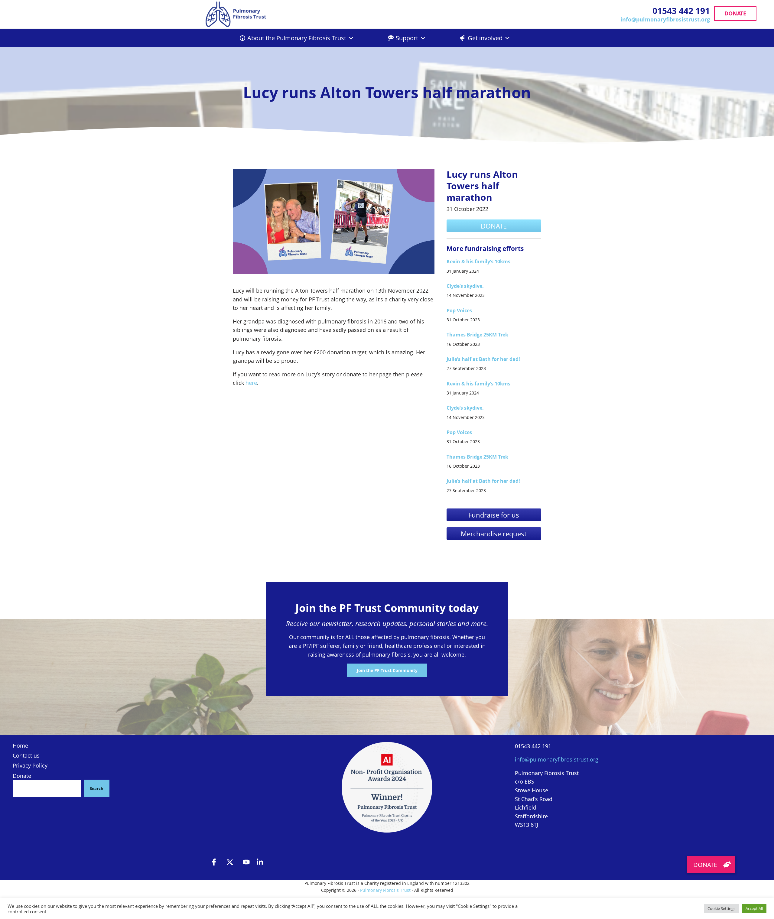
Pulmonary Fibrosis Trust (385, 890)
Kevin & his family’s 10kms (478, 261)
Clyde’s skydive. (465, 286)
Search (96, 788)
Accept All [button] (754, 908)
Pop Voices (459, 310)
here (251, 382)
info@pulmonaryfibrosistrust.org (665, 19)
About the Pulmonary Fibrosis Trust (296, 38)
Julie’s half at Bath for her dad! (483, 359)
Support (407, 38)
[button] (711, 864)
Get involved (485, 38)
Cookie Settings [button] (721, 908)
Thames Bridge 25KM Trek (477, 334)
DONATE (735, 13)
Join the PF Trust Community (387, 670)
